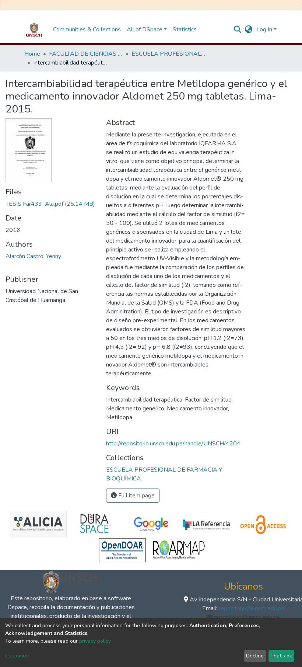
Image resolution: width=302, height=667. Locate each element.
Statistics (185, 29)
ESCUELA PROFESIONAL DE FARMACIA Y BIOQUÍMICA (168, 54)
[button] (249, 29)
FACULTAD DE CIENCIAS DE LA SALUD (86, 54)
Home (32, 54)
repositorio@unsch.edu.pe (252, 608)
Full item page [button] (136, 495)
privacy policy (94, 641)
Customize (17, 655)
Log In (264, 29)
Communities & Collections (87, 29)
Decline (255, 655)
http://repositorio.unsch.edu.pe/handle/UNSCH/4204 (173, 444)
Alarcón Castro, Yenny (33, 256)
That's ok (281, 655)
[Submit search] (238, 29)
